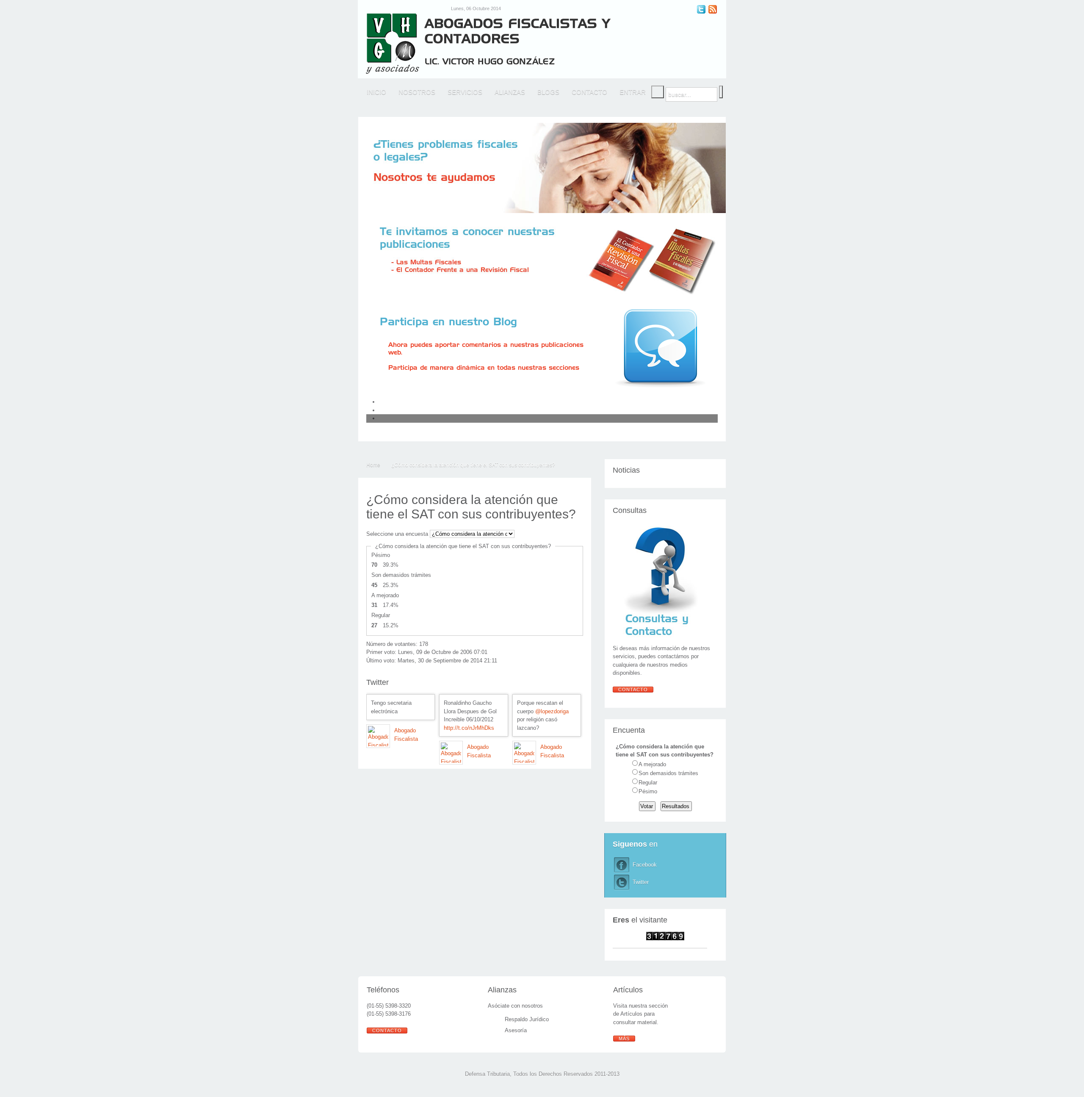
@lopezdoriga (552, 711)
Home (373, 465)
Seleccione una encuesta (397, 534)
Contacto (633, 689)
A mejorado (652, 764)
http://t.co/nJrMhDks (469, 728)
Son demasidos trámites (668, 773)
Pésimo (648, 791)
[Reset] (721, 92)
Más (624, 1038)
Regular (648, 782)
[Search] (657, 92)
